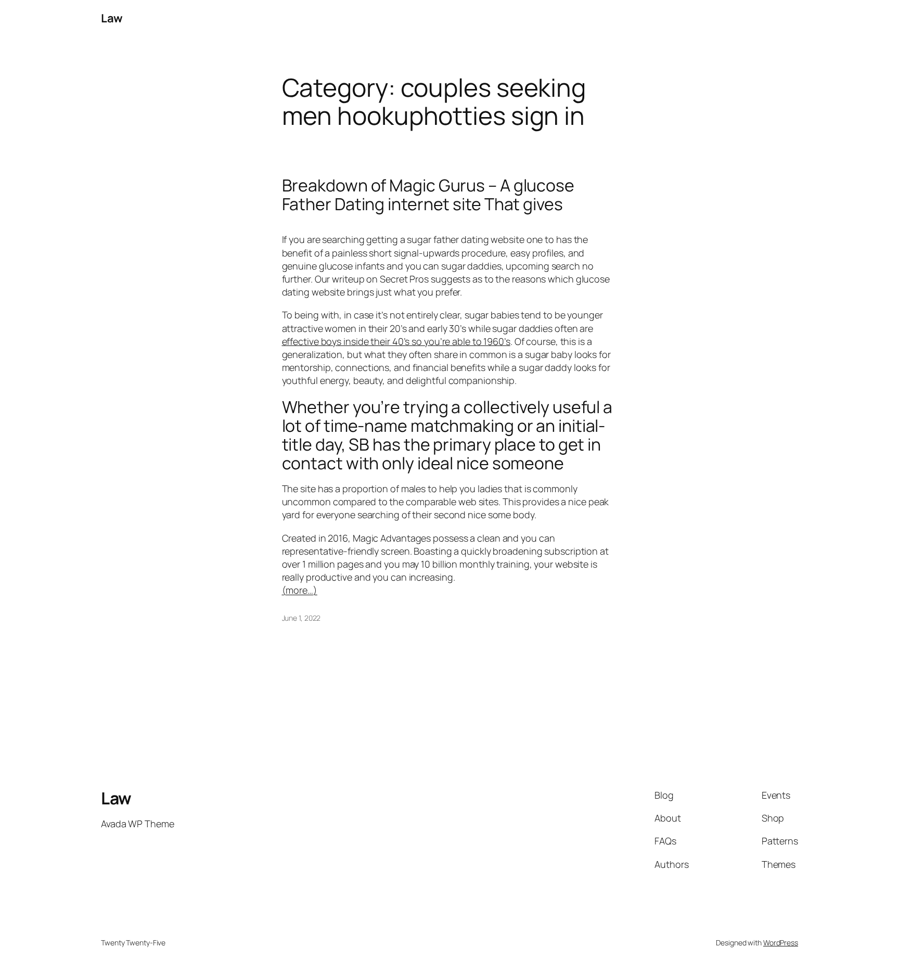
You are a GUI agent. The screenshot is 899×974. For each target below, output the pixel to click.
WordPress (780, 942)
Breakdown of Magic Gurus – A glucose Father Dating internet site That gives (428, 194)
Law (112, 18)
